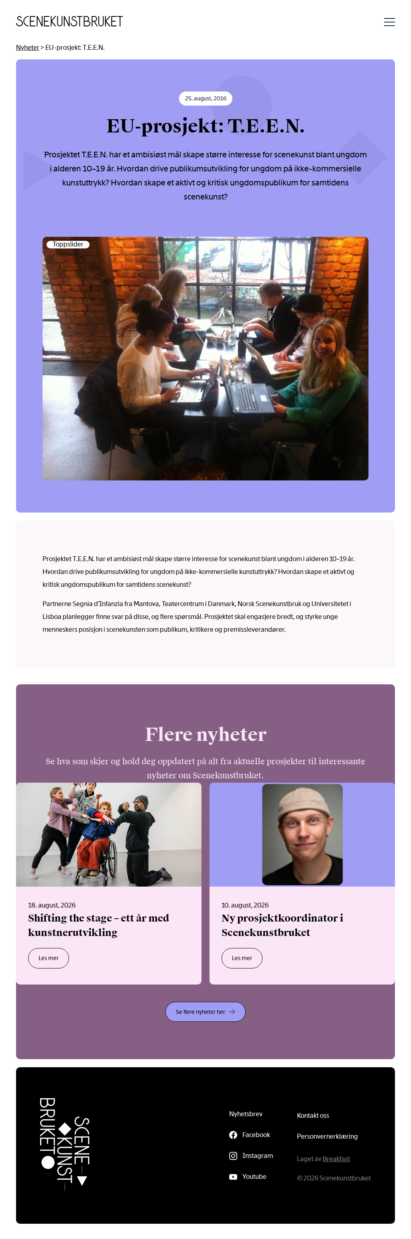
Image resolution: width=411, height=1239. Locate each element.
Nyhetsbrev (245, 1114)
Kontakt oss (313, 1115)
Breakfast (336, 1159)
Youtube (254, 1176)
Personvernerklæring (327, 1136)
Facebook (256, 1135)
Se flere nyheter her (200, 1011)
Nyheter (27, 47)
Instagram (257, 1156)
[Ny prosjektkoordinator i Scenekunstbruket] (302, 884)
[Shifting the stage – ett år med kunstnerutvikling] (108, 884)
